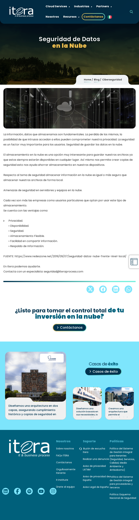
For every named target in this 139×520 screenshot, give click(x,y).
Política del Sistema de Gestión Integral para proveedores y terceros (121, 482)
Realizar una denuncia (96, 459)
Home (87, 79)
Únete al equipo (65, 487)
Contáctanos (71, 327)
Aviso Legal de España (96, 487)
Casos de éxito (105, 371)
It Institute (62, 480)
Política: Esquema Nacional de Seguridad (123, 496)
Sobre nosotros (65, 448)
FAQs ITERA (62, 455)
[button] (90, 289)
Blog (97, 79)
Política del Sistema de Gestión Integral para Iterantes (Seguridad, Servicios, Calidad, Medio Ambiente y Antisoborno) (122, 459)
